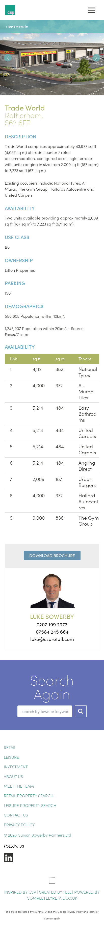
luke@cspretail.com (52, 639)
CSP (32, 892)
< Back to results (16, 26)
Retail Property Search (28, 795)
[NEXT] (96, 57)
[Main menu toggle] (91, 10)
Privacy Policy (19, 824)
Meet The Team (19, 786)
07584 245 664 (52, 631)
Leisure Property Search (30, 805)
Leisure (11, 757)
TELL (67, 892)
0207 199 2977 (52, 624)
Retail (10, 747)
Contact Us (16, 814)
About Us (13, 776)
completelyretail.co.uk (52, 898)
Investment (16, 766)
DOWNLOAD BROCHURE (52, 555)
